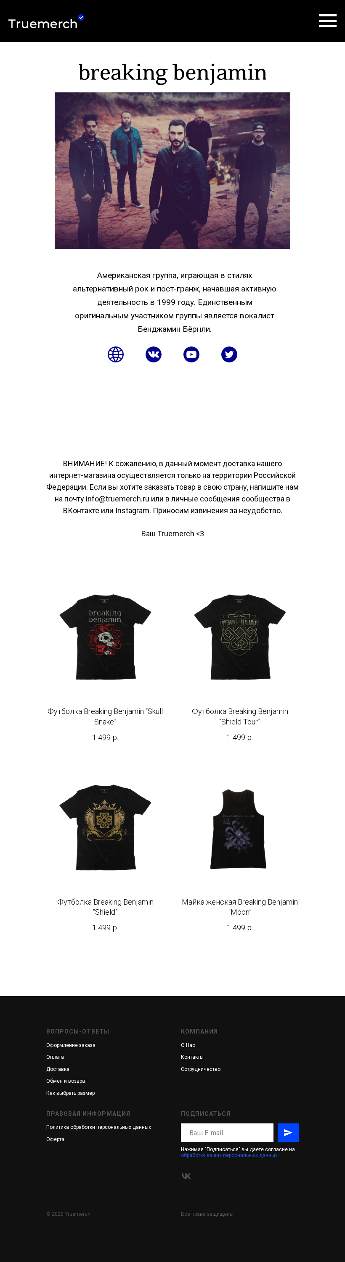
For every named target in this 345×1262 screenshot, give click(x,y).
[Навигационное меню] (328, 21)
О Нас (188, 1045)
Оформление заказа (71, 1045)
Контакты (192, 1057)
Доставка (57, 1069)
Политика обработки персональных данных (98, 1127)
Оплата (55, 1057)
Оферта (55, 1139)
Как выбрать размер (70, 1093)
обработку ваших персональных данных (229, 1155)
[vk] (186, 1176)
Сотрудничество (200, 1069)
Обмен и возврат (66, 1081)
